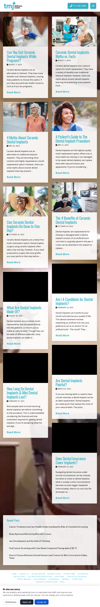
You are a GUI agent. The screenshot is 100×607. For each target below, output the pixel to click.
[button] (93, 6)
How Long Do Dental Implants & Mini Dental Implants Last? (22, 393)
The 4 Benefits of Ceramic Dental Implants (73, 220)
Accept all (41, 602)
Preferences (10, 602)
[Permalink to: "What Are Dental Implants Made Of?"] (25, 287)
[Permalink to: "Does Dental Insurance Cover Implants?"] (74, 438)
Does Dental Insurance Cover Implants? (71, 460)
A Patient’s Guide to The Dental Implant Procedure (73, 139)
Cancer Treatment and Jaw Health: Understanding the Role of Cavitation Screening (48, 526)
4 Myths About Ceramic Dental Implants (22, 140)
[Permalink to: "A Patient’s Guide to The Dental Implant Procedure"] (74, 116)
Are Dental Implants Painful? (69, 382)
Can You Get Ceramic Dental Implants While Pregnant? (21, 56)
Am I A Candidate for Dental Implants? (74, 301)
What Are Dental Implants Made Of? (24, 309)
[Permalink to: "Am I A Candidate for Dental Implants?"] (74, 279)
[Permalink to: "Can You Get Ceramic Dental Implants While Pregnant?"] (25, 31)
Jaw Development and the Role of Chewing (29, 541)
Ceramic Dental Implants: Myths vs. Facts (73, 54)
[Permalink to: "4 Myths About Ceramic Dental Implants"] (25, 117)
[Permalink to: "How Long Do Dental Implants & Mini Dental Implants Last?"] (25, 368)
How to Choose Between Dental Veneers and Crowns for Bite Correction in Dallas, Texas (48, 556)
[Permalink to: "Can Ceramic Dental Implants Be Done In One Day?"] (25, 201)
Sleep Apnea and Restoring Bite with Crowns (30, 534)
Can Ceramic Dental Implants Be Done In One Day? (23, 226)
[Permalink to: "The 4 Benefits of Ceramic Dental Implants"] (74, 197)
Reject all (27, 602)
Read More (13, 92)
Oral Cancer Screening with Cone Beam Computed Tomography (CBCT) (43, 548)
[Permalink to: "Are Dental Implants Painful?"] (74, 360)
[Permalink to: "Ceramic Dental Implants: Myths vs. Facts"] (74, 31)
